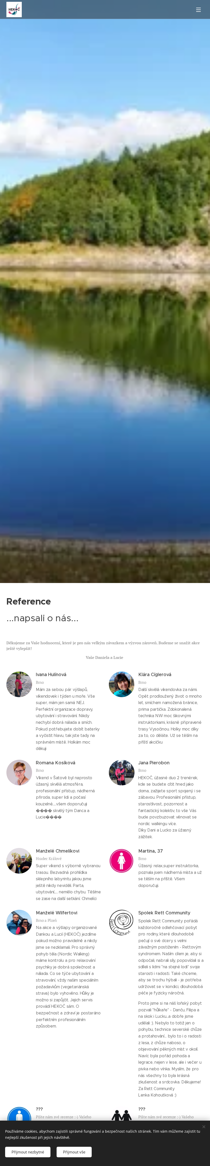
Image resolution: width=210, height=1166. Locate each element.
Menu (198, 9)
